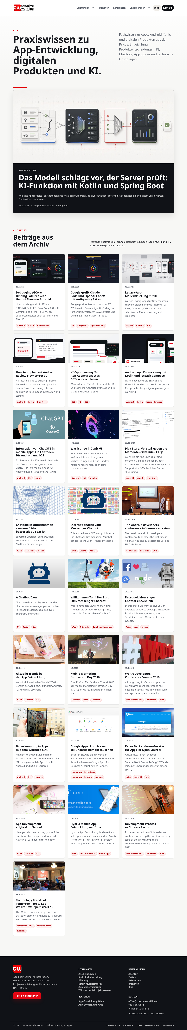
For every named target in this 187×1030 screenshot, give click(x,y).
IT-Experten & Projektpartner (94, 990)
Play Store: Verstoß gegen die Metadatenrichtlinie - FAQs (146, 450)
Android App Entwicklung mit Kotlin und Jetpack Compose (145, 374)
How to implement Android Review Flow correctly (35, 374)
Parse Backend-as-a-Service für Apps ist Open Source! (144, 748)
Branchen (103, 7)
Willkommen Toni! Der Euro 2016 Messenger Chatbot (90, 599)
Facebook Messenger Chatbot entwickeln (140, 599)
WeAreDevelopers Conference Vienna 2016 (142, 675)
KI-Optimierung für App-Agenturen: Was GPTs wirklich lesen (85, 375)
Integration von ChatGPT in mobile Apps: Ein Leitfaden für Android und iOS (35, 451)
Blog (156, 7)
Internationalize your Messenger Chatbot (86, 526)
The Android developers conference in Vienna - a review (147, 526)
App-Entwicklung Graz (90, 1005)
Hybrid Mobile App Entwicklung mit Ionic (86, 825)
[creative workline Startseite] (17, 969)
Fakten (132, 977)
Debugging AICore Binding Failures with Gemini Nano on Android (33, 295)
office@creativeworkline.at (143, 1001)
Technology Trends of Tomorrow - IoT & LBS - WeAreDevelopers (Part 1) (34, 903)
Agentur (133, 974)
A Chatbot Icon (26, 597)
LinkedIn (111, 1025)
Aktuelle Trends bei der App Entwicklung (30, 675)
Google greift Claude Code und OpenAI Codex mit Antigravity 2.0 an (88, 295)
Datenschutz (152, 1025)
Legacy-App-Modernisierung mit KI (141, 294)
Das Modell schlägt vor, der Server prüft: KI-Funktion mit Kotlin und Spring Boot (93, 181)
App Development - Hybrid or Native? (29, 825)
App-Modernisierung (90, 987)
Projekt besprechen (27, 995)
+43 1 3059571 (136, 1005)
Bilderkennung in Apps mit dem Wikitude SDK (32, 748)
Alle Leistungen (87, 974)
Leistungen (83, 7)
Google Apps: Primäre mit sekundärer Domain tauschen (92, 748)
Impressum (168, 1025)
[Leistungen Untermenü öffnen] (93, 8)
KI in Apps (84, 980)
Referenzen (119, 7)
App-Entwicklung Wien (91, 1001)
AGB (140, 1025)
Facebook (128, 1025)
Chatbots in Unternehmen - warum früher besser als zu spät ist (34, 528)
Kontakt (167, 7)
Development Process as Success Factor (140, 825)
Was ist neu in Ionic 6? (86, 448)
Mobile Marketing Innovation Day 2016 (85, 675)
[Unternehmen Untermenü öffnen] (149, 8)
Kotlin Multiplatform (90, 984)
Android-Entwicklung (90, 977)
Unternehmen (137, 7)
